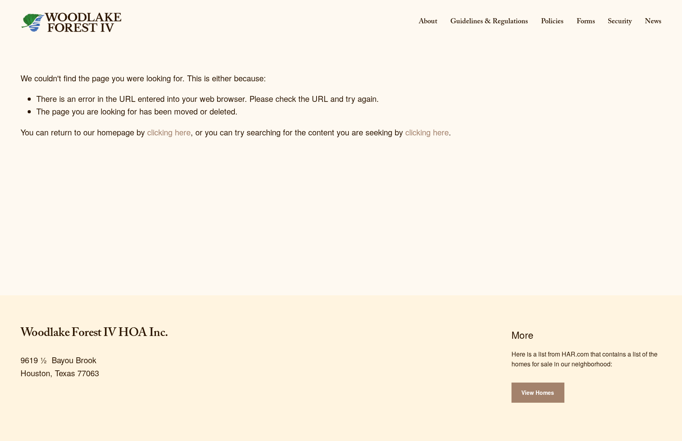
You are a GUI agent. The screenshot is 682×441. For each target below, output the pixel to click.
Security (620, 22)
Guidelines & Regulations (489, 22)
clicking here (169, 132)
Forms (586, 22)
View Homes (537, 392)
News (653, 22)
